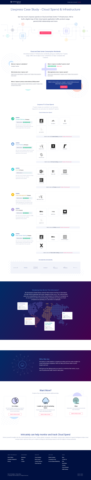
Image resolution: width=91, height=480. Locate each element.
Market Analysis (51, 457)
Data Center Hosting (21, 235)
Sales (22, 459)
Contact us (64, 459)
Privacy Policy (18, 474)
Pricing (9, 461)
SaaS (17, 170)
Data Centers (37, 459)
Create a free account (15, 414)
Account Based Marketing (54, 461)
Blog (63, 457)
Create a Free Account (67, 136)
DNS (17, 210)
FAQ (63, 461)
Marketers (23, 457)
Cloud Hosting (20, 144)
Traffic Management (21, 195)
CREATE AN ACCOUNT (45, 32)
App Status (64, 463)
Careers (63, 465)
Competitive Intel (52, 459)
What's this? (59, 66)
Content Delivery (20, 119)
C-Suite (22, 461)
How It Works (10, 457)
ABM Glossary (65, 469)
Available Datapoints (12, 459)
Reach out (63, 86)
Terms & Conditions (11, 474)
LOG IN (79, 2)
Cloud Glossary (65, 467)
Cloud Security (38, 463)
